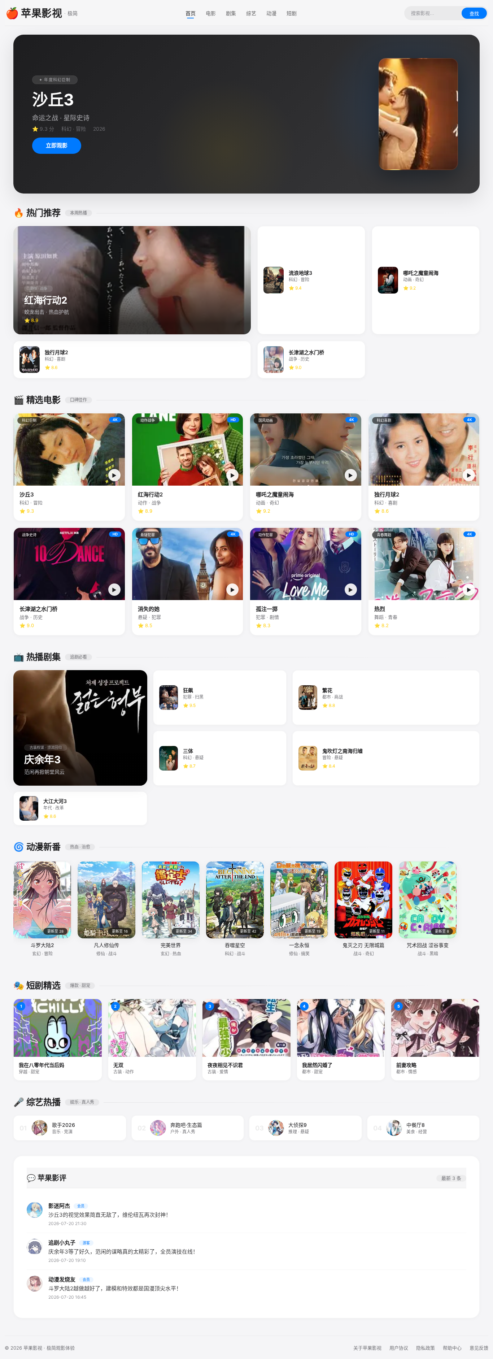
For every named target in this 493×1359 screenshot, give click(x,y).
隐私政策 (425, 1348)
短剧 (292, 13)
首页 (191, 13)
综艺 (251, 13)
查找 (474, 13)
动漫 (271, 13)
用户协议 (398, 1348)
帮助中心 (452, 1348)
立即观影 (56, 145)
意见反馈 (479, 1348)
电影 (211, 13)
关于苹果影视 (367, 1348)
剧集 (231, 13)
